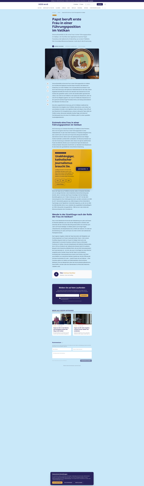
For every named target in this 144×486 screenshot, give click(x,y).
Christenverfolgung (95, 7)
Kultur (39, 7)
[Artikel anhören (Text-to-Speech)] (48, 101)
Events (82, 4)
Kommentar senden (86, 360)
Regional (80, 7)
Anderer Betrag (60, 184)
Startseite (54, 12)
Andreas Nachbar (69, 273)
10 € (58, 180)
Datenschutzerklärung (56, 478)
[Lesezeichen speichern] (48, 97)
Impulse (74, 7)
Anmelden (100, 4)
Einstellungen (78, 482)
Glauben (58, 7)
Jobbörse (76, 4)
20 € (63, 180)
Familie (64, 7)
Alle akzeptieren (57, 482)
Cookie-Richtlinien (67, 478)
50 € (69, 180)
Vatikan (86, 7)
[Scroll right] (105, 8)
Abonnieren (84, 295)
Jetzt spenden (90, 1)
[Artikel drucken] (48, 104)
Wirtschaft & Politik (48, 7)
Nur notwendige (68, 482)
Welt (69, 7)
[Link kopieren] (48, 91)
